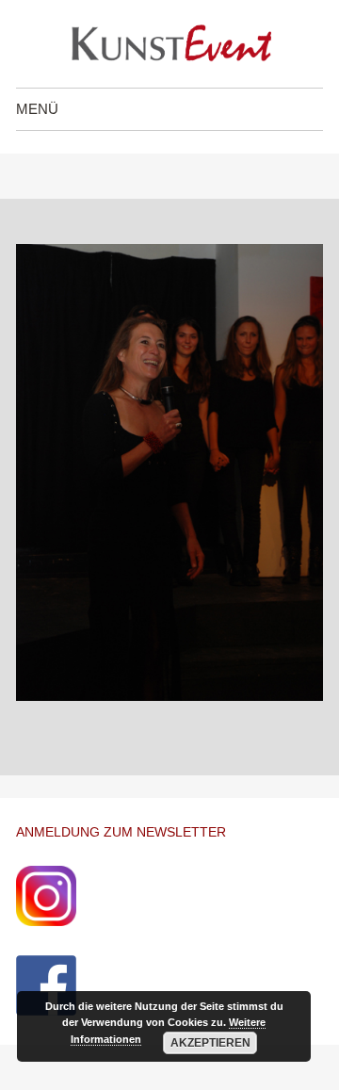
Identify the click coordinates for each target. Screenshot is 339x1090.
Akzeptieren (210, 1042)
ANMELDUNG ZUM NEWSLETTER (121, 831)
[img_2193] (169, 696)
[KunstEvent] (169, 44)
